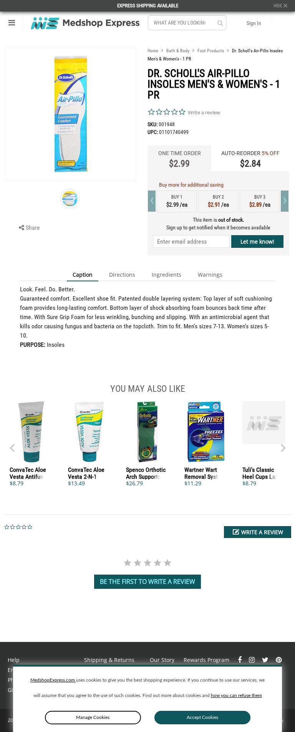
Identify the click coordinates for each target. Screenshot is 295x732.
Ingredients (166, 274)
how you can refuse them (236, 695)
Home (153, 50)
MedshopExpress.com (53, 680)
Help (14, 659)
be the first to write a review (147, 581)
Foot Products (210, 50)
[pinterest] (279, 660)
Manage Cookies (92, 717)
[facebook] (240, 660)
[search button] (220, 23)
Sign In (254, 23)
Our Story (162, 659)
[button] (257, 532)
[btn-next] (12, 444)
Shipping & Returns (109, 659)
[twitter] (266, 660)
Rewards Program (206, 659)
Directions (122, 274)
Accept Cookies (202, 717)
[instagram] (252, 660)
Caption (83, 274)
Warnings (210, 274)
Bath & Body (177, 50)
